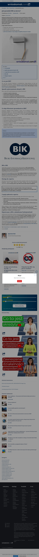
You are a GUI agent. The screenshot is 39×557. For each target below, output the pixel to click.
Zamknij (19, 281)
